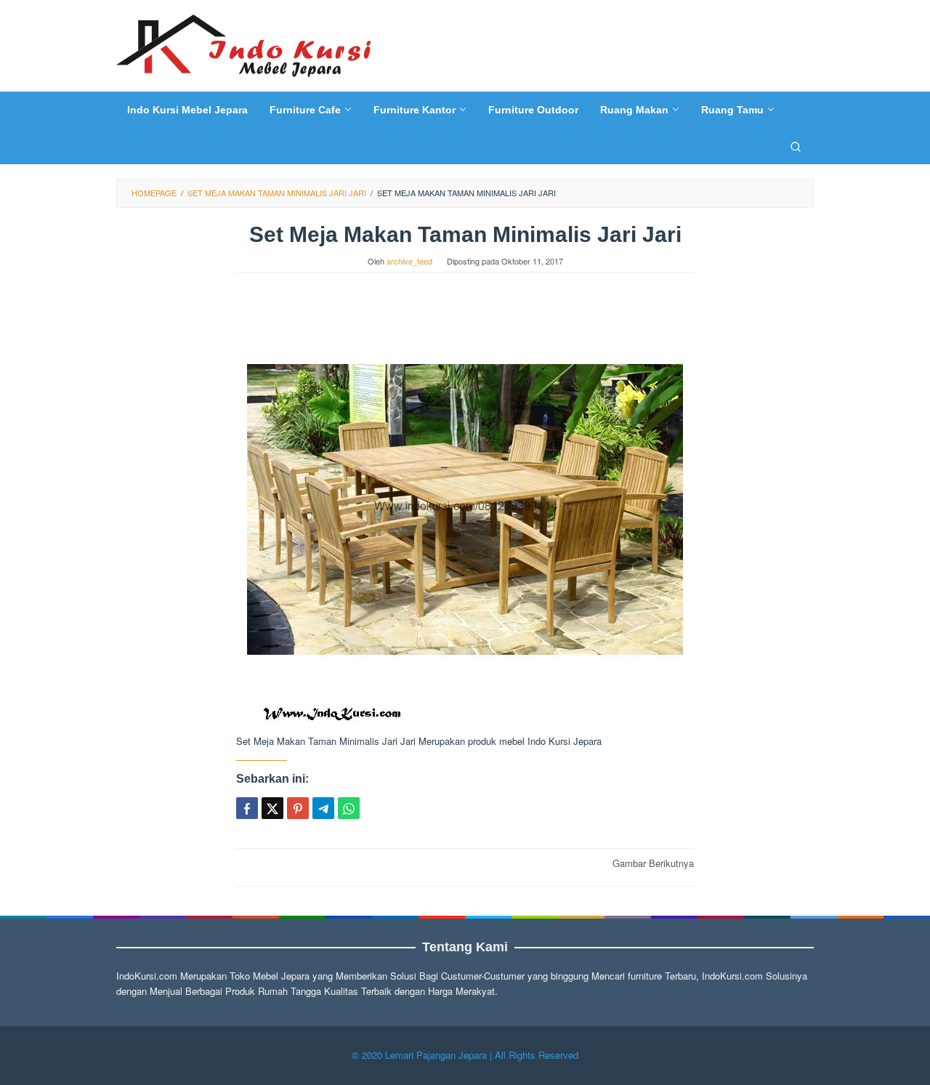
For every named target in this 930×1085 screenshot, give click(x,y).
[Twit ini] (272, 808)
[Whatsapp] (349, 808)
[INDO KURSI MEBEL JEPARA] (243, 44)
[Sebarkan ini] (247, 808)
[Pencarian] (795, 146)
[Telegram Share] (323, 808)
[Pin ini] (298, 808)
